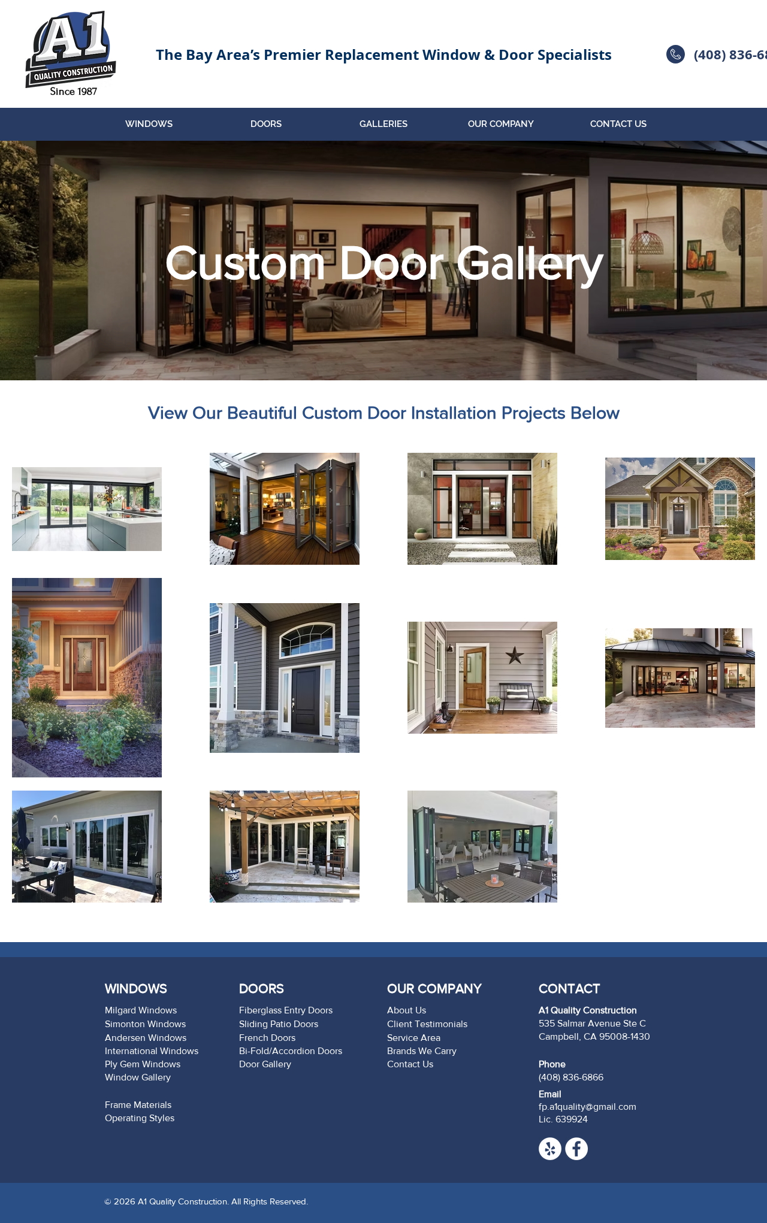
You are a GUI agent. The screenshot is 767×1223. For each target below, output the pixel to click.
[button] (148, 124)
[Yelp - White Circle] (550, 1148)
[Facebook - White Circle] (576, 1148)
